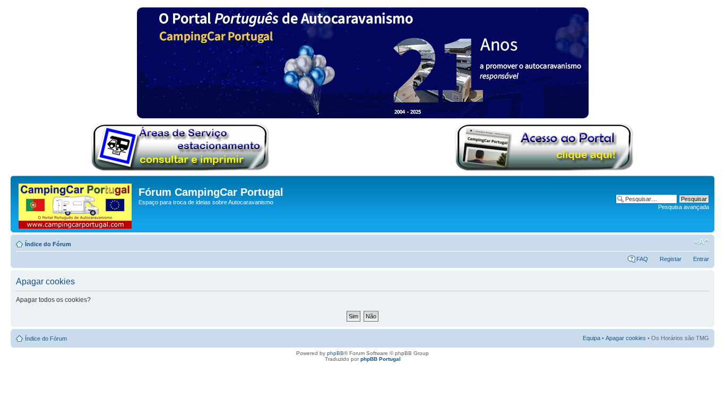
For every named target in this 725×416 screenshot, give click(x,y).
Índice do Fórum (48, 244)
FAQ (642, 259)
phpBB (335, 353)
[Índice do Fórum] (76, 204)
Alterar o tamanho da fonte (701, 242)
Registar (670, 259)
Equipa (591, 338)
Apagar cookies (626, 338)
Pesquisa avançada (683, 207)
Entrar (701, 259)
